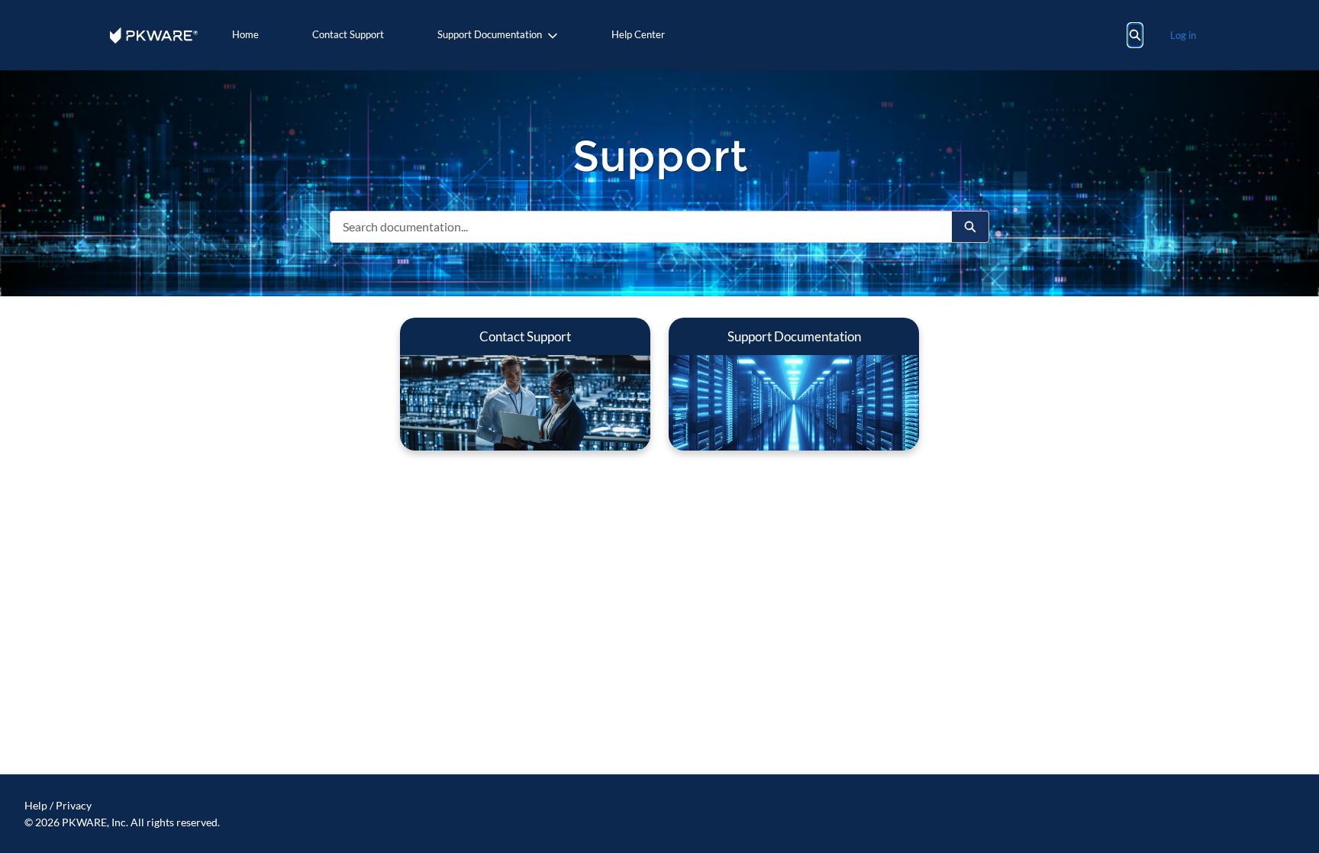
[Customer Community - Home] (154, 35)
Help (35, 805)
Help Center (638, 34)
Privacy (74, 805)
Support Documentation (489, 34)
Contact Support (348, 34)
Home (245, 34)
